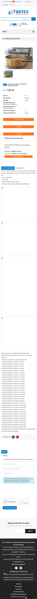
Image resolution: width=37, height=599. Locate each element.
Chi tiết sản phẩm (8, 168)
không (26, 100)
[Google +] (17, 437)
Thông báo (27, 1)
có (25, 110)
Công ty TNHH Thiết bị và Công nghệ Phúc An (16, 146)
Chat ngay (19, 134)
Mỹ (25, 95)
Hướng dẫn (5, 5)
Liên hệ (19, 126)
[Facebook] (13, 437)
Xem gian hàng (18, 156)
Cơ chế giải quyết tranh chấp (17, 596)
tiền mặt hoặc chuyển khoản (10, 104)
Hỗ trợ (11, 5)
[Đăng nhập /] (24, 25)
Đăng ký (30, 531)
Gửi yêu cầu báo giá (10, 508)
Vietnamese (18, 1)
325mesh (27, 98)
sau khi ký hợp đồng (8, 108)
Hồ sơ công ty (20, 168)
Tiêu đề (5, 455)
